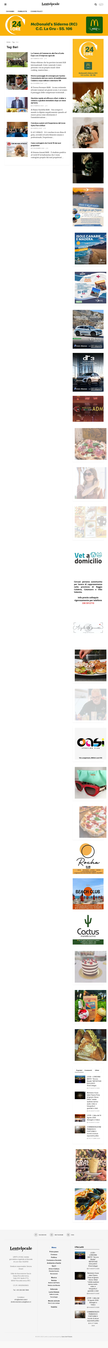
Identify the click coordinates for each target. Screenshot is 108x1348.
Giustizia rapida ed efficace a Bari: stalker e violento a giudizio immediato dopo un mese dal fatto (48, 100)
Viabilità (54, 1307)
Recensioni (54, 1274)
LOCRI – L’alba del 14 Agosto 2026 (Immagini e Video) (94, 1117)
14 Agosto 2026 (93, 1307)
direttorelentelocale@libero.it (21, 1302)
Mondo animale (54, 1301)
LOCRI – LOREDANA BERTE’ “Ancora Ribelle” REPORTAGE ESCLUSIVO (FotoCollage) (94, 1081)
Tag (13, 42)
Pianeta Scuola (54, 1271)
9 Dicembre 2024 (37, 83)
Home (8, 42)
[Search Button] (96, 4)
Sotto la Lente (53, 1294)
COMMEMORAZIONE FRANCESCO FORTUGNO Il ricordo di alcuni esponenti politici (94, 1131)
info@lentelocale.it (20, 1299)
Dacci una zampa (54, 1303)
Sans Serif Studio (67, 1336)
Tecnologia (54, 1297)
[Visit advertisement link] (54, 25)
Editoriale (54, 1289)
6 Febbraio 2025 (37, 58)
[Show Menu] (5, 4)
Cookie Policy (37, 11)
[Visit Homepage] (50, 4)
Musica (54, 1277)
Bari (17, 42)
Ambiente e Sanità (54, 1263)
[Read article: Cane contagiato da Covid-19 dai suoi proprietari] (17, 149)
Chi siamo (10, 11)
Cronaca (54, 1254)
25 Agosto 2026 (93, 1293)
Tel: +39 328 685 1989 (21, 1290)
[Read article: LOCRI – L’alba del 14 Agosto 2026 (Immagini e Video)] (80, 1301)
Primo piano (53, 1252)
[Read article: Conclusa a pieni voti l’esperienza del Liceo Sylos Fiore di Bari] (17, 129)
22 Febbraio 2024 (38, 106)
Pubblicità (22, 11)
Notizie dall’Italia (54, 1283)
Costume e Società (54, 1260)
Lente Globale (54, 1292)
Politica (54, 1257)
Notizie (54, 1280)
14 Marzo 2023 (37, 128)
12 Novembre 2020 (38, 148)
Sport (54, 1266)
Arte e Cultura (54, 1269)
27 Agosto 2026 (93, 1268)
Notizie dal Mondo (54, 1285)
